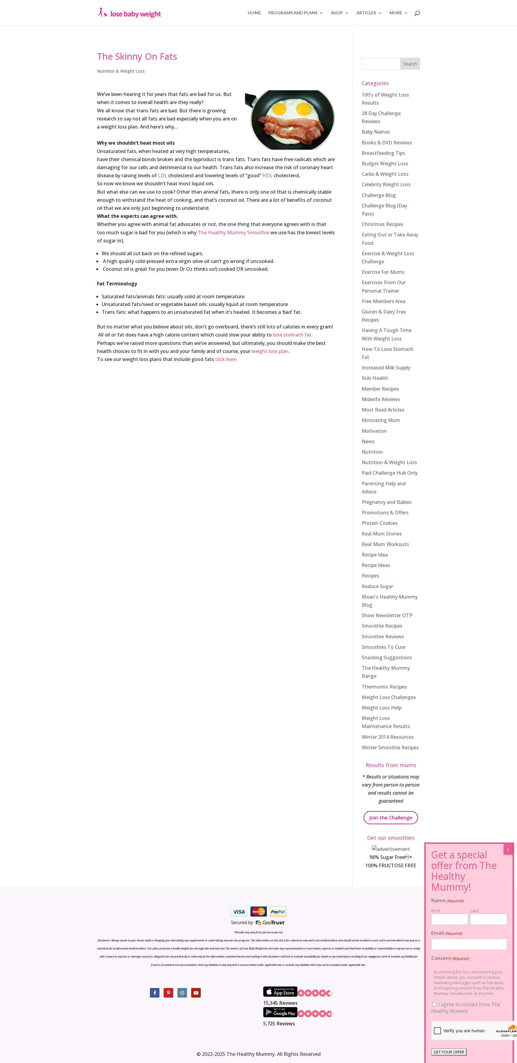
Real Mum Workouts (385, 544)
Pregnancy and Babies (387, 502)
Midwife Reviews (381, 399)
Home (254, 13)
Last (474, 911)
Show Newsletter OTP (387, 615)
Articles (366, 13)
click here (225, 359)
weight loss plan (270, 351)
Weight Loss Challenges (389, 697)
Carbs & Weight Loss (385, 174)
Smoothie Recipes (382, 625)
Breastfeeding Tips (383, 153)
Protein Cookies (380, 523)
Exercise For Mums (383, 272)
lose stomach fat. (293, 334)
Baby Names (376, 132)
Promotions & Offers (385, 512)
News (368, 441)
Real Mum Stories (382, 533)
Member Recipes (380, 389)
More (396, 13)
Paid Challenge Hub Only (390, 472)
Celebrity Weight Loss (386, 184)
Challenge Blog (379, 195)
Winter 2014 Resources (388, 737)
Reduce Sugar (377, 586)
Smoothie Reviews (383, 636)
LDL (162, 175)
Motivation (374, 431)
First (435, 911)
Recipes (370, 575)
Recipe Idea (375, 554)
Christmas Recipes (382, 224)
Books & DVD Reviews (387, 142)
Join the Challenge (390, 817)
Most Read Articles (383, 409)
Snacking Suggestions (387, 657)
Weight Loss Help (382, 707)
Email (447, 933)
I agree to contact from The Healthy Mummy (465, 1007)
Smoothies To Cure (383, 647)
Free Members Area (383, 301)
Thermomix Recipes (384, 686)
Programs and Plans (292, 13)
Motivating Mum (381, 420)
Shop (337, 13)
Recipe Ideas (376, 565)
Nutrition (372, 452)
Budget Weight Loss (385, 163)
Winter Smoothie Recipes (390, 747)
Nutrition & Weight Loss (121, 71)
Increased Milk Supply (386, 367)
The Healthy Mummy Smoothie (233, 232)
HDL (267, 175)
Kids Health (375, 378)
